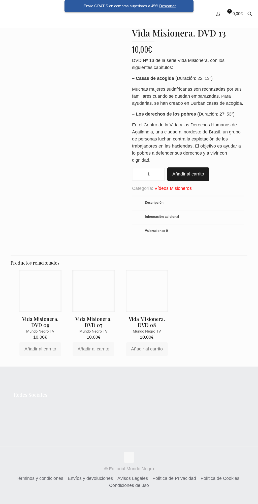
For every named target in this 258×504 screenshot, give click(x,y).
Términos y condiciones (39, 478)
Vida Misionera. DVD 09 (40, 321)
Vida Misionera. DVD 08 (147, 321)
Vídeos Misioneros (173, 188)
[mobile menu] (200, 14)
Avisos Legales (132, 478)
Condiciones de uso (129, 485)
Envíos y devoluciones (90, 478)
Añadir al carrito (188, 173)
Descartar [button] (167, 6)
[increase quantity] (159, 174)
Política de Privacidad (174, 478)
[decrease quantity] (137, 174)
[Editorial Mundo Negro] (20, 14)
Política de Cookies (220, 478)
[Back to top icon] (129, 457)
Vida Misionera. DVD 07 (93, 321)
